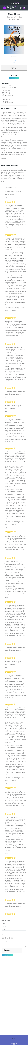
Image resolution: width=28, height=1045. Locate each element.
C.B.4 (6, 313)
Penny (6, 384)
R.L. (5, 640)
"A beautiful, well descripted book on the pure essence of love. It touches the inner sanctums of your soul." (15, 193)
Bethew (6, 340)
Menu (24, 7)
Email (3, 929)
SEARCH (10, 3)
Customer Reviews (8, 188)
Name (3, 923)
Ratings (4, 935)
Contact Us (14, 1043)
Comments (4, 941)
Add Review (5, 921)
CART (16, 3)
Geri (6, 197)
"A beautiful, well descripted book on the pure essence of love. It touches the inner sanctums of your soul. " (15, 407)
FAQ (14, 1041)
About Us (14, 1040)
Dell (5, 397)
